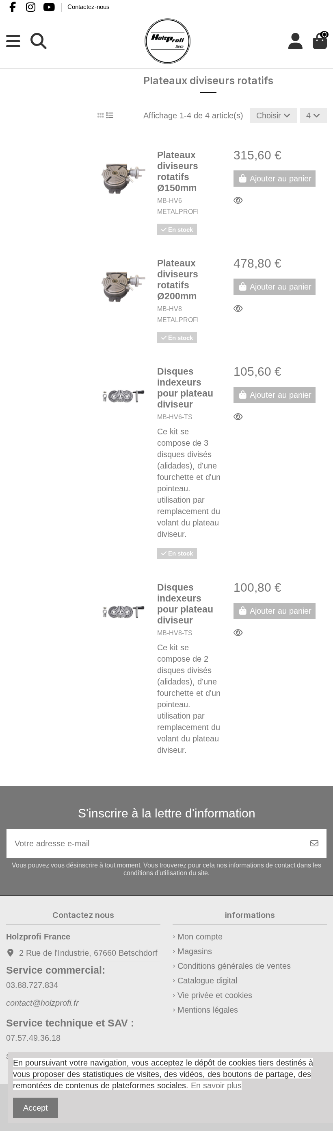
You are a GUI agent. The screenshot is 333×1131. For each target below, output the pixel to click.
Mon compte (200, 936)
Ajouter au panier (280, 178)
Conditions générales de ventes (234, 965)
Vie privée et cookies (214, 995)
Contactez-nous (88, 6)
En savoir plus (216, 1085)
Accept (35, 1107)
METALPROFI (178, 211)
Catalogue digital (207, 980)
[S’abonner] (314, 843)
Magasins (194, 951)
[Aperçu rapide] (241, 200)
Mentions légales (207, 1009)
